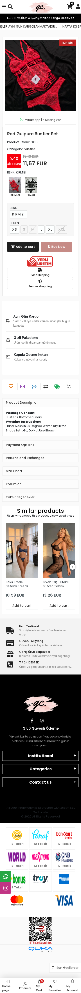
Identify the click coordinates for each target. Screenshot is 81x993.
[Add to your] (46, 386)
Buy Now (58, 246)
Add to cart (25, 246)
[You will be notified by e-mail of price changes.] (57, 386)
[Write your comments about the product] (35, 386)
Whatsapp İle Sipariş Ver (43, 120)
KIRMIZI (18, 214)
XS (14, 229)
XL (50, 229)
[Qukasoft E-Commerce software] (40, 949)
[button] (10, 75)
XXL (61, 229)
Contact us (40, 782)
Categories (40, 769)
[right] (72, 567)
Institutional (40, 756)
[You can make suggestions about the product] (69, 386)
